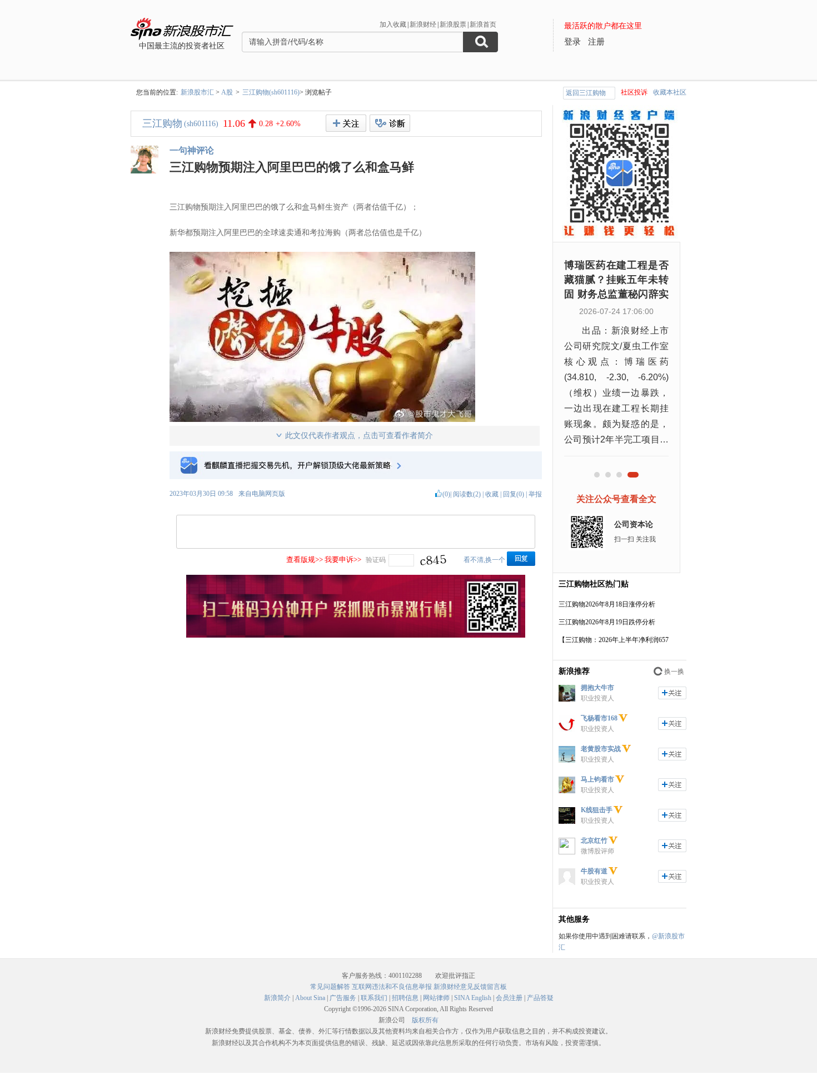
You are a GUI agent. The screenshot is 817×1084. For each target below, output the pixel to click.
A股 (227, 92)
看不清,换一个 (484, 560)
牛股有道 (594, 871)
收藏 (492, 494)
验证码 (376, 560)
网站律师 (436, 998)
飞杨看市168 (599, 718)
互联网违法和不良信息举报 (392, 987)
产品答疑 (540, 998)
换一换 (674, 671)
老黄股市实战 (601, 749)
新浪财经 (423, 24)
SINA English (472, 998)
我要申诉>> (343, 559)
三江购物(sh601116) (271, 92)
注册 (596, 41)
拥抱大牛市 (597, 688)
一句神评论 (192, 150)
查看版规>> (304, 559)
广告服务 (343, 998)
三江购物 (162, 123)
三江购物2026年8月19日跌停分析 (607, 622)
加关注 (672, 693)
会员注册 (509, 998)
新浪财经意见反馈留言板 (470, 987)
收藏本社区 (669, 92)
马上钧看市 (597, 779)
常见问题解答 (330, 987)
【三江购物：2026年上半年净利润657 (614, 640)
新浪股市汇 (197, 92)
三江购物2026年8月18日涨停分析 (607, 604)
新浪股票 (453, 24)
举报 (535, 494)
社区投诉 (634, 92)
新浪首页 (483, 24)
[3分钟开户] (355, 635)
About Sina (310, 998)
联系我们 (374, 998)
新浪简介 (277, 998)
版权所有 (425, 1020)
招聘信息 (405, 998)
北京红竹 (594, 840)
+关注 (346, 123)
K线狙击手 (596, 810)
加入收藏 (393, 24)
